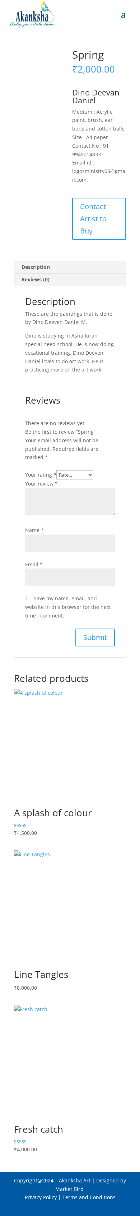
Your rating (40, 474)
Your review (41, 483)
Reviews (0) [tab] (36, 279)
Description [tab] (36, 267)
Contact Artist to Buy (93, 219)
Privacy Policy (41, 1197)
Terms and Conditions (89, 1197)
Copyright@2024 (33, 1180)
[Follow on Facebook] (55, 1207)
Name (34, 530)
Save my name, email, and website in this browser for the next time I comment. (68, 607)
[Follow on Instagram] (84, 1207)
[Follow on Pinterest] (70, 1207)
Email (34, 564)
